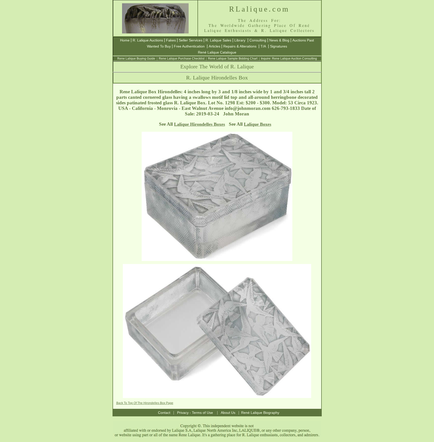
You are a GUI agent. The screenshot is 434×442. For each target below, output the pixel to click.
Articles (214, 46)
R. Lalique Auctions (148, 40)
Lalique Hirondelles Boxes (199, 124)
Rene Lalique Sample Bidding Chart (232, 58)
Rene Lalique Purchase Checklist (181, 58)
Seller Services (190, 40)
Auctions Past (303, 40)
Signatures (278, 46)
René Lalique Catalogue (217, 52)
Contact (164, 413)
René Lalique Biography (260, 413)
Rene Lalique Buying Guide (136, 58)
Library (239, 40)
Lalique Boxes (257, 124)
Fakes (171, 40)
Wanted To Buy (159, 46)
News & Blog (279, 40)
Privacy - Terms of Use (195, 413)
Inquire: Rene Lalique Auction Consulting (289, 58)
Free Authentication (189, 46)
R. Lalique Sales (218, 40)
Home (125, 40)
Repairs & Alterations (239, 46)
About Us (228, 413)
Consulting (257, 40)
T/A (263, 46)
